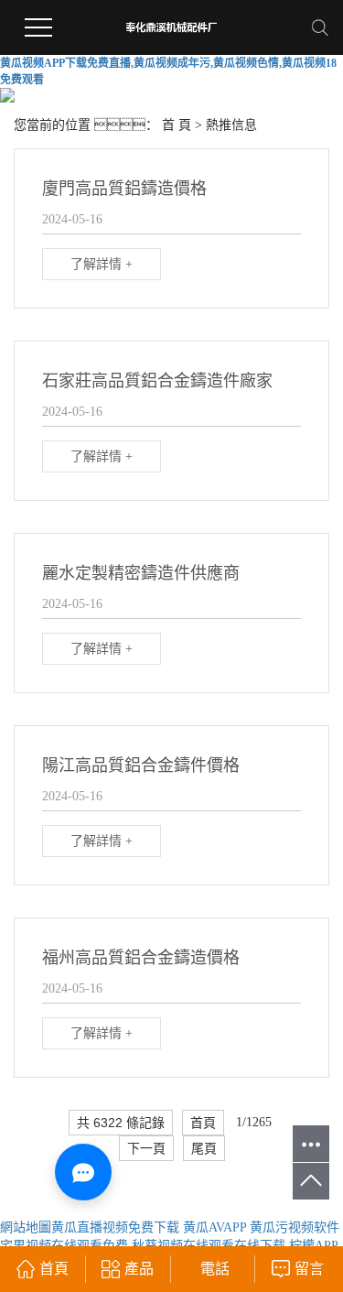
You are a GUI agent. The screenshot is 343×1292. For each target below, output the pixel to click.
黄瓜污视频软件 (294, 1227)
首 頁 (176, 125)
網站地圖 (25, 1227)
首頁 (203, 1122)
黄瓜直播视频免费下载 (115, 1227)
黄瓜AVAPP (214, 1227)
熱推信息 (231, 125)
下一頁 (146, 1148)
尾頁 (204, 1148)
